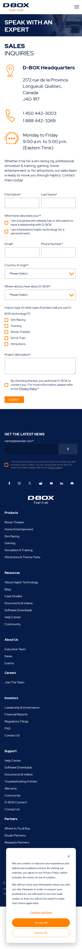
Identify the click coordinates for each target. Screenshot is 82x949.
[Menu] (77, 6)
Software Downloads (18, 610)
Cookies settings (41, 912)
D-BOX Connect (16, 802)
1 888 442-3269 (39, 121)
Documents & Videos (19, 603)
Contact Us (12, 735)
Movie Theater (14, 522)
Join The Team (14, 682)
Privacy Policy (28, 389)
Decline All (41, 932)
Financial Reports (16, 714)
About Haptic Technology (21, 582)
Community (13, 624)
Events (9, 663)
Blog (8, 589)
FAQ (7, 728)
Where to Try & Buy (17, 828)
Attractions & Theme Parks (22, 557)
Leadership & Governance (22, 708)
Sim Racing (12, 536)
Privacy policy (55, 467)
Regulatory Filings (16, 721)
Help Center (13, 617)
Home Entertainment (19, 529)
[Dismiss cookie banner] (68, 856)
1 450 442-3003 (39, 113)
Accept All (41, 922)
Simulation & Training (18, 550)
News (8, 656)
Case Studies (13, 596)
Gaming (10, 543)
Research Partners (17, 842)
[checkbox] (40, 228)
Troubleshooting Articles (21, 781)
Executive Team (15, 649)
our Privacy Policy (49, 872)
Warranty (11, 788)
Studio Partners (15, 835)
